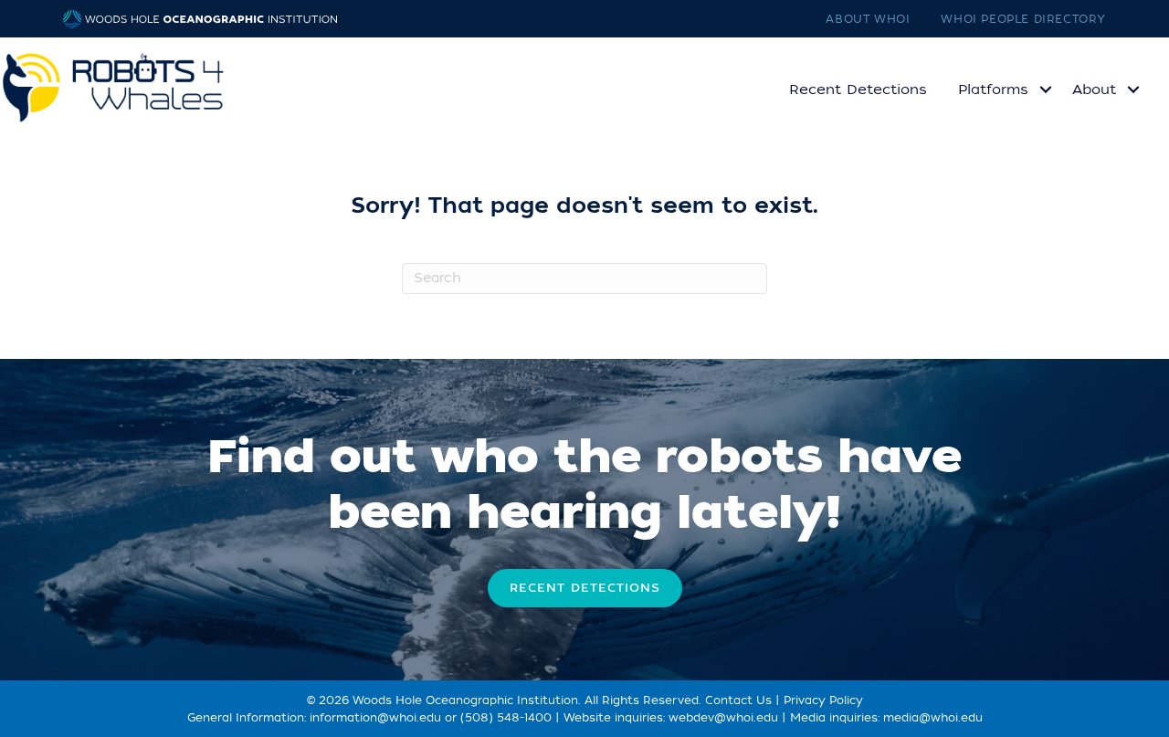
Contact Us (738, 700)
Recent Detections (858, 89)
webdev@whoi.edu (723, 718)
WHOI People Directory (1023, 19)
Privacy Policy (823, 700)
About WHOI (868, 19)
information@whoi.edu (375, 718)
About (1094, 89)
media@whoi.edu (933, 718)
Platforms (993, 89)
